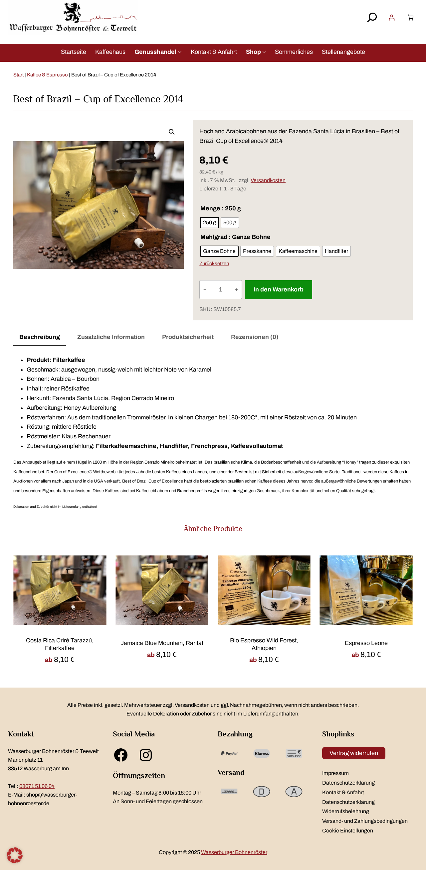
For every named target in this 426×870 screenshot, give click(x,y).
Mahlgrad (213, 237)
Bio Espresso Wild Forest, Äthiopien (264, 644)
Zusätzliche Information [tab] (111, 337)
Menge (210, 208)
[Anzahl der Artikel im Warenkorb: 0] (410, 17)
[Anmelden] (391, 17)
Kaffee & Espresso (47, 74)
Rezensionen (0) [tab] (255, 337)
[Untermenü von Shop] (264, 52)
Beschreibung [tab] (39, 337)
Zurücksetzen (214, 263)
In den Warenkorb (279, 289)
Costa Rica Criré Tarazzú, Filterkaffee (60, 644)
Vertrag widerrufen (353, 753)
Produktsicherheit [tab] (188, 337)
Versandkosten (268, 180)
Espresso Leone (366, 643)
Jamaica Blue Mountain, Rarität (161, 643)
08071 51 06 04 (37, 786)
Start (18, 74)
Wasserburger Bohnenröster (234, 852)
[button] (172, 132)
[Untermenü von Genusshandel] (180, 52)
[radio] (209, 223)
